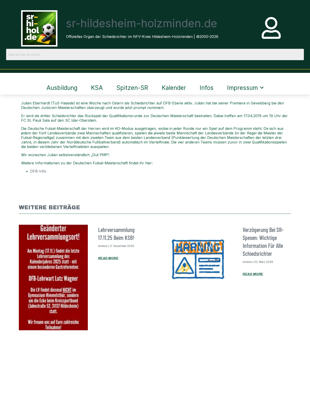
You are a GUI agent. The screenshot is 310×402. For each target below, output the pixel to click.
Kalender (174, 87)
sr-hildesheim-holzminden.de (141, 23)
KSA (97, 87)
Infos (207, 87)
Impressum (242, 87)
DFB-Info (38, 171)
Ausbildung (62, 87)
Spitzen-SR (132, 87)
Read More (108, 258)
